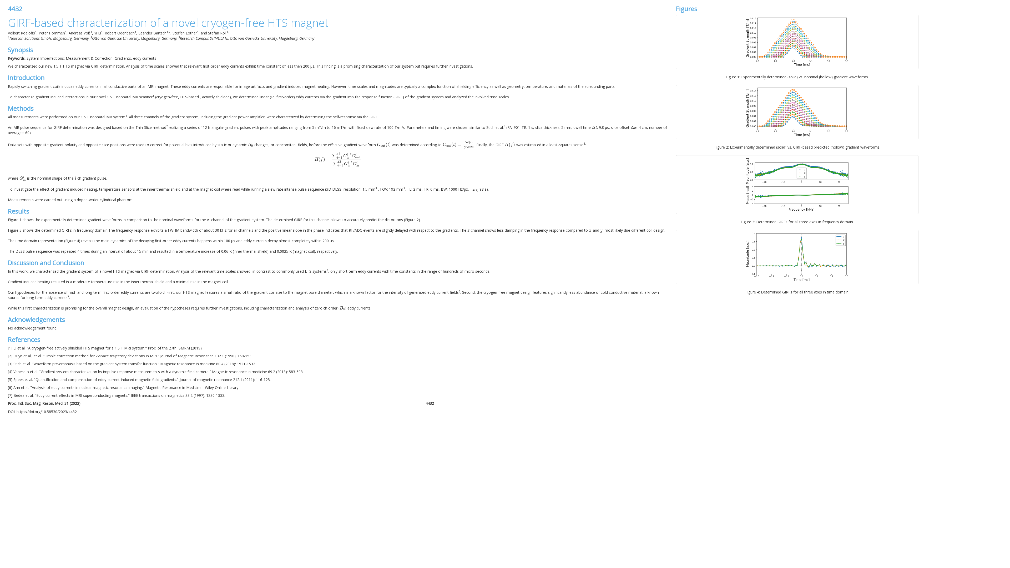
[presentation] (594, 127)
